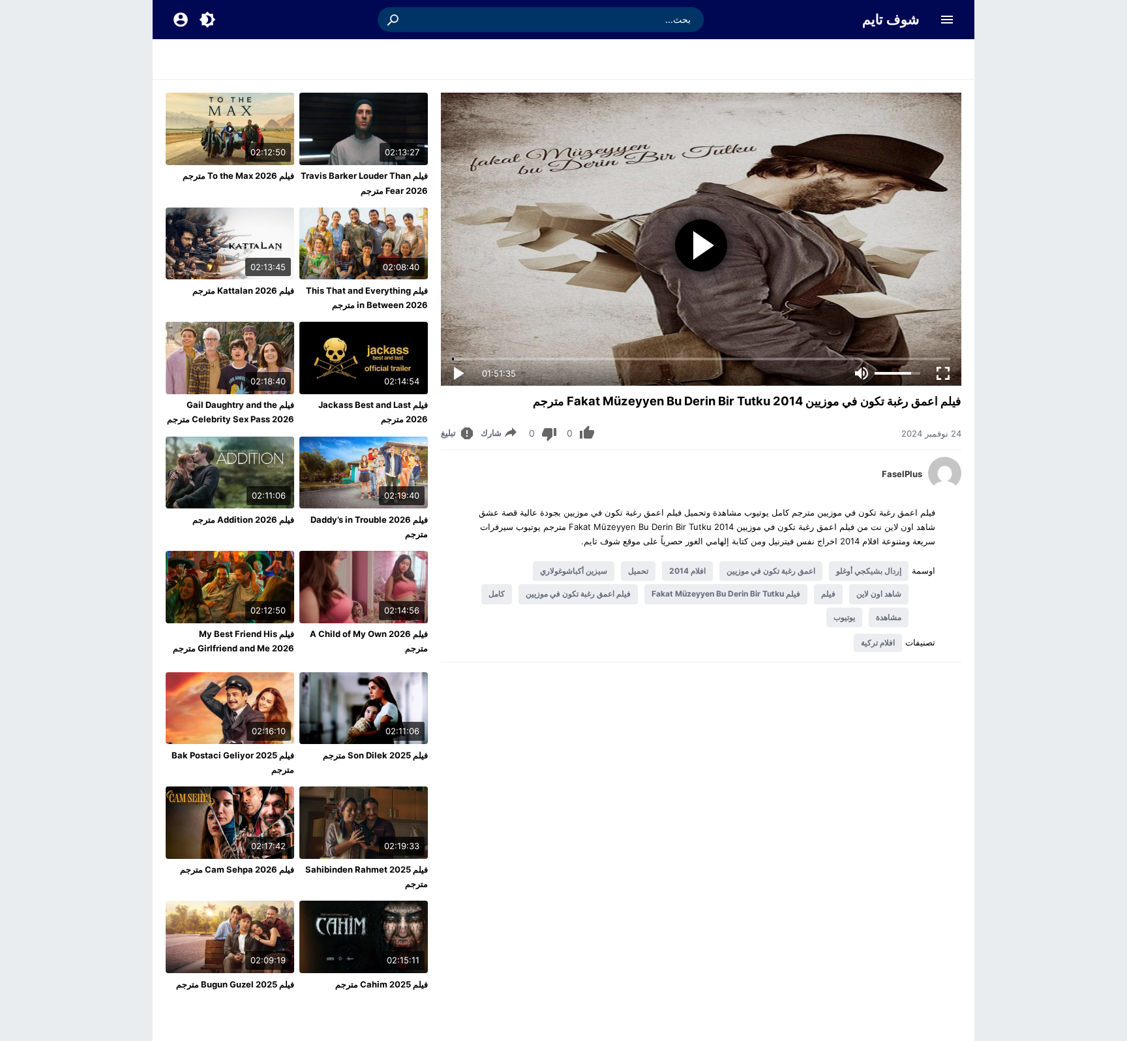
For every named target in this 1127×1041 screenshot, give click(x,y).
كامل (496, 593)
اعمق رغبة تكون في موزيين (771, 571)
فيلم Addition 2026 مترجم (243, 519)
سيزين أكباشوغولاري (573, 571)
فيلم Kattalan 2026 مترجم (243, 290)
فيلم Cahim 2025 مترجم (381, 984)
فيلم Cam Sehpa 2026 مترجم (237, 869)
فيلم (828, 593)
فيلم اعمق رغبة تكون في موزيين (578, 593)
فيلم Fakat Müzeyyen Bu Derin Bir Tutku (726, 593)
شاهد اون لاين (878, 593)
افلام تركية (878, 642)
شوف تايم (891, 19)
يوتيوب (844, 617)
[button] (394, 19)
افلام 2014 (687, 571)
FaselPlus (902, 474)
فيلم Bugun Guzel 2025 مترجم (235, 984)
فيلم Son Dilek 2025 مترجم (375, 755)
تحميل (638, 571)
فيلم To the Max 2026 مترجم (238, 175)
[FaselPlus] (944, 486)
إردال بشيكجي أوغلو (868, 571)
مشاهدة (888, 617)
